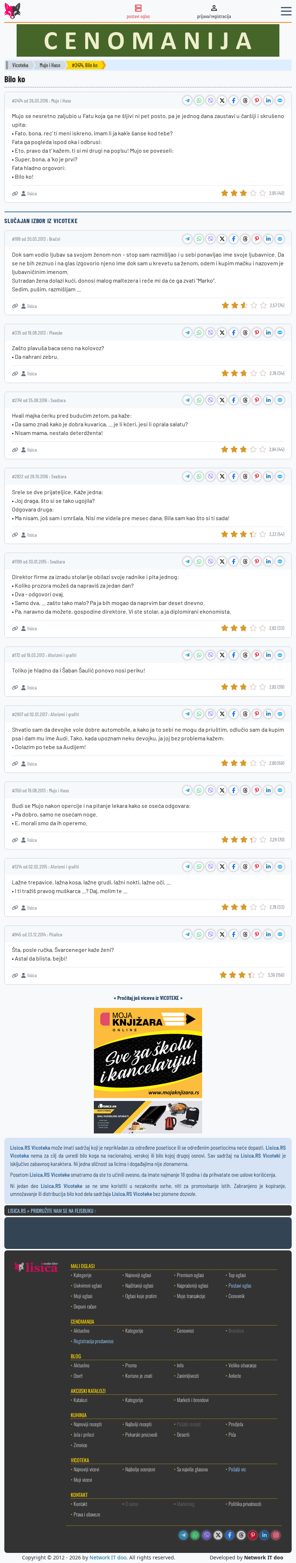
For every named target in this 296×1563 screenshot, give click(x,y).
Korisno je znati (138, 1375)
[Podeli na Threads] (245, 100)
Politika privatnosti (244, 1503)
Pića (232, 1434)
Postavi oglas (239, 1285)
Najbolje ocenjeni (140, 1469)
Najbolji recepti (138, 1424)
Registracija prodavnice (94, 1341)
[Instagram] (275, 1535)
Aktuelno (82, 1330)
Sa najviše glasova (192, 1469)
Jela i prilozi (84, 1434)
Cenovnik (236, 1295)
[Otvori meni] (286, 11)
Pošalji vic (237, 1469)
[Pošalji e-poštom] (279, 100)
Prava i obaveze (87, 1514)
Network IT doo (108, 1557)
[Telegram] (183, 1535)
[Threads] (241, 1535)
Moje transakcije (191, 1295)
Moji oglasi (83, 1295)
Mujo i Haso (50, 65)
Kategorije (83, 1275)
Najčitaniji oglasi (139, 1285)
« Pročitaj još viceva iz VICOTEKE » (148, 997)
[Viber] (206, 1535)
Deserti (183, 1434)
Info (180, 1365)
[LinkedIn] (264, 1535)
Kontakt (80, 1503)
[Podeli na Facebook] (233, 100)
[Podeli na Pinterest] (256, 100)
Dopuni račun (85, 1306)
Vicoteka (20, 65)
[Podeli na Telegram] (187, 100)
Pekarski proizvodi (141, 1434)
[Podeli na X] (222, 100)
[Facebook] (229, 1535)
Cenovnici (185, 1330)
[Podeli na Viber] (210, 100)
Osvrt (78, 1375)
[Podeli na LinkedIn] (268, 100)
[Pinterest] (252, 1535)
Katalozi (80, 1399)
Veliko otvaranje (242, 1365)
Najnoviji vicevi (86, 1469)
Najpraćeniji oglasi (192, 1285)
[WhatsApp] (195, 1535)
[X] (218, 1535)
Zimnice (80, 1445)
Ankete (234, 1375)
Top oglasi (237, 1275)
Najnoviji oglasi (138, 1275)
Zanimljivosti (188, 1375)
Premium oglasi (190, 1275)
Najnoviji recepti (88, 1424)
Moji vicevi (83, 1479)
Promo (131, 1365)
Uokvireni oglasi (88, 1285)
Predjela (235, 1424)
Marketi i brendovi (193, 1399)
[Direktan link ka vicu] (15, 194)
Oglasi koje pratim (141, 1295)
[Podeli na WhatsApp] (199, 100)
